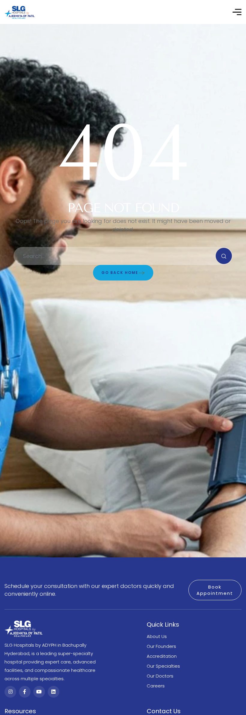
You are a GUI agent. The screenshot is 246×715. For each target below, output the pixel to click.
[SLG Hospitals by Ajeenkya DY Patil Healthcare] (19, 12)
